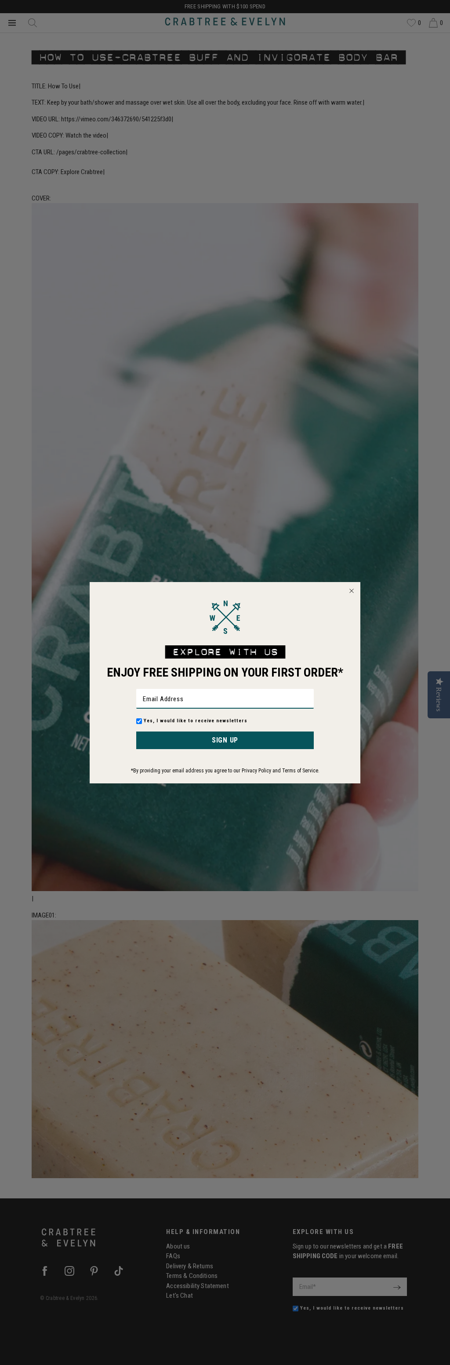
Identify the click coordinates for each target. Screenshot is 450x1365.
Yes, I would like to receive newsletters (195, 721)
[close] (351, 590)
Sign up (225, 740)
